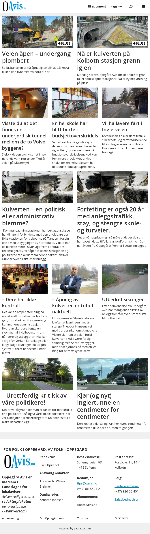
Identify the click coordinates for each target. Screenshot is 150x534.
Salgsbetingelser (126, 499)
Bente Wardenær (127, 486)
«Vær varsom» (15, 511)
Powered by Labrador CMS (75, 528)
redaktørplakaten (16, 501)
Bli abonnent (96, 6)
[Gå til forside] (43, 6)
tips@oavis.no (87, 483)
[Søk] (130, 6)
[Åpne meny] (143, 6)
